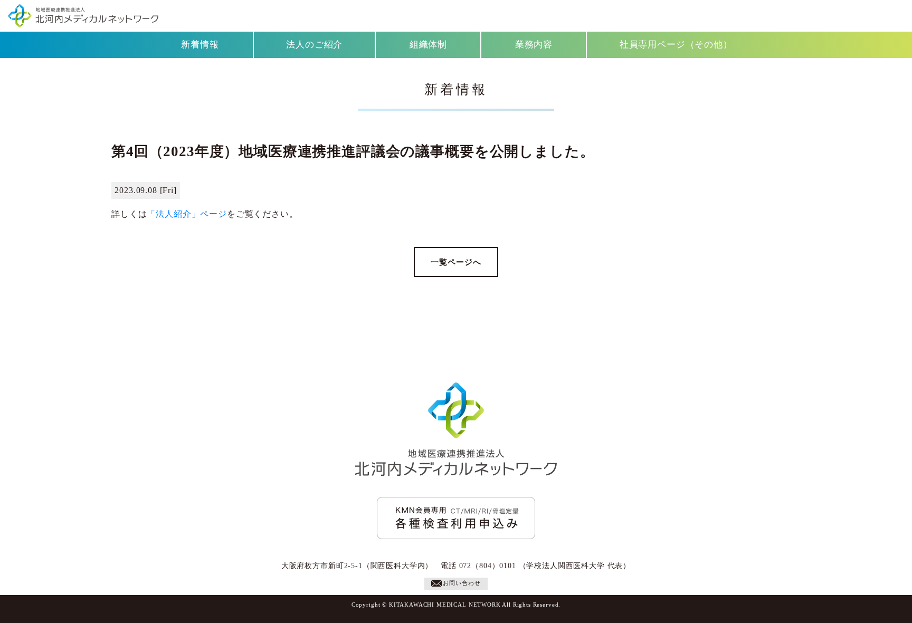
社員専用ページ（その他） (676, 45)
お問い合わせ (461, 583)
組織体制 (428, 45)
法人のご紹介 (314, 45)
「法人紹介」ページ (187, 213)
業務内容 (534, 45)
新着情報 (199, 45)
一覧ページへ (456, 261)
